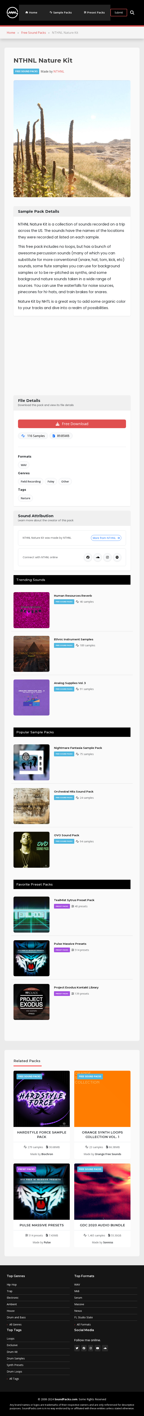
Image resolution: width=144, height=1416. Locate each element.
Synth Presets (15, 1365)
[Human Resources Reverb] (32, 610)
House (11, 1311)
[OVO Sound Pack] (32, 849)
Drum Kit (12, 1352)
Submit (119, 12)
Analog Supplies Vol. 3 (70, 683)
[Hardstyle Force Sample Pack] (42, 1099)
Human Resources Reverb (73, 595)
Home (33, 12)
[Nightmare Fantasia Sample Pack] (32, 762)
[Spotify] (117, 557)
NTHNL (58, 71)
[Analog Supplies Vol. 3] (32, 697)
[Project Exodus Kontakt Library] (32, 1002)
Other (65, 481)
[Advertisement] (72, 355)
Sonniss (108, 1242)
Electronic (13, 1297)
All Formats (84, 1324)
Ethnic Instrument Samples (73, 639)
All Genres (15, 1324)
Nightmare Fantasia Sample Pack (78, 748)
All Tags (14, 1378)
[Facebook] (88, 557)
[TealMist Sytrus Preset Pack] (32, 914)
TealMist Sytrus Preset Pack (74, 900)
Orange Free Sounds (108, 1154)
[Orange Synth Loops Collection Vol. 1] (102, 1099)
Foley (51, 481)
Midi (76, 1291)
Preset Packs (96, 12)
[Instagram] (107, 557)
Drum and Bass (16, 1317)
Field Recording (31, 481)
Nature (25, 498)
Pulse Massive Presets (70, 943)
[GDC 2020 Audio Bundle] (102, 1192)
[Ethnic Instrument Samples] (32, 653)
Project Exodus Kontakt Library (76, 987)
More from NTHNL (105, 538)
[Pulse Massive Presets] (32, 958)
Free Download (74, 423)
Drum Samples (16, 1358)
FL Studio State (83, 1317)
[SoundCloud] (98, 557)
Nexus (78, 1311)
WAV (24, 465)
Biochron (47, 1154)
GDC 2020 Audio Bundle (102, 1225)
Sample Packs (62, 12)
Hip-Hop (12, 1284)
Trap (9, 1291)
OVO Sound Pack (66, 835)
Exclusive (12, 1345)
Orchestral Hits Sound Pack (73, 791)
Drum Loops (14, 1371)
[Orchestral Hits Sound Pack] (32, 806)
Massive (79, 1304)
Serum (78, 1297)
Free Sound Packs (33, 33)
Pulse (47, 1242)
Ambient (12, 1304)
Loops (10, 1338)
